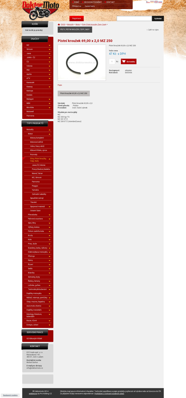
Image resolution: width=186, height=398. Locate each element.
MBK (28, 103)
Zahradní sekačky (39, 194)
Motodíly (30, 130)
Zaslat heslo (90, 6)
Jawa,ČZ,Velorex (38, 165)
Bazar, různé (32, 321)
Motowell (30, 112)
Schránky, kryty (34, 277)
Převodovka (32, 215)
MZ (28, 45)
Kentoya (30, 91)
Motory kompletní (37, 138)
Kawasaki (30, 82)
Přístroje (31, 256)
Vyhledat (158, 18)
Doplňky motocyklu (34, 293)
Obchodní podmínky (93, 2)
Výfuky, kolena (33, 227)
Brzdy (30, 235)
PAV (28, 70)
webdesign (33, 394)
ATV (28, 78)
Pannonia (30, 116)
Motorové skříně (36, 142)
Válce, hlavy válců (37, 146)
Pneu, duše (32, 244)
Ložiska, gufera (34, 285)
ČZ (28, 62)
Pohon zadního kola (36, 231)
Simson (30, 49)
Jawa (29, 53)
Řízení (30, 264)
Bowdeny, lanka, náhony (37, 248)
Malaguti (30, 99)
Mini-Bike (30, 107)
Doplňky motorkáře (34, 310)
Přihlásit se (76, 6)
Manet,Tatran (37, 173)
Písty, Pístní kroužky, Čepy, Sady (38, 160)
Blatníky (31, 273)
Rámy (30, 260)
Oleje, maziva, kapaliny (36, 302)
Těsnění (33, 202)
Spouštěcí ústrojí (36, 198)
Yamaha (35, 190)
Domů (76, 2)
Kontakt (111, 2)
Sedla (30, 269)
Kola (30, 240)
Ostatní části (35, 211)
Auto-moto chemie (34, 306)
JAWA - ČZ (31, 58)
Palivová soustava (35, 219)
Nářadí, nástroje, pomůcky (37, 298)
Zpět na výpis (153, 30)
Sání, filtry (32, 223)
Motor (30, 134)
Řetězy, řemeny (34, 281)
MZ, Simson (37, 177)
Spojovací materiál (37, 207)
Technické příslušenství (37, 289)
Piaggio (35, 186)
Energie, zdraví (32, 325)
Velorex (29, 66)
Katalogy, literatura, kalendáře (34, 315)
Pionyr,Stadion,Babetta (41, 169)
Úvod (63, 24)
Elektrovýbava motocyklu (38, 252)
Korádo (29, 95)
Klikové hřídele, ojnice (38, 150)
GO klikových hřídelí (34, 339)
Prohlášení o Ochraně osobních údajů (109, 394)
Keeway (30, 87)
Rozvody (33, 155)
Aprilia (29, 74)
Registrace (76, 18)
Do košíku (131, 61)
